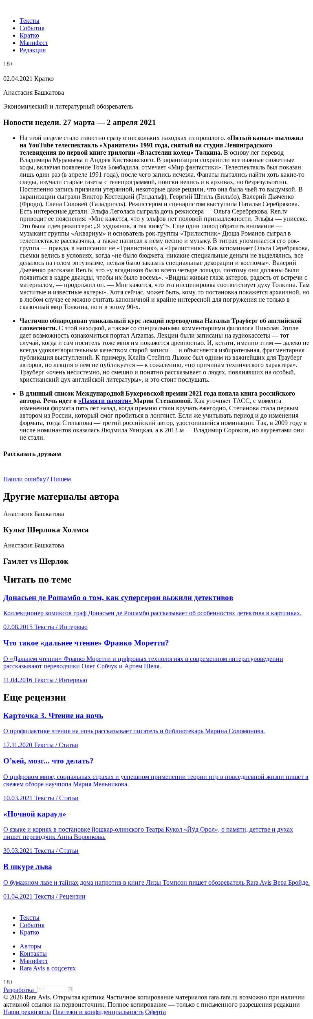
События (32, 27)
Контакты (33, 953)
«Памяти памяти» (105, 400)
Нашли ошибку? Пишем (37, 479)
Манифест (34, 42)
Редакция (33, 50)
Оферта (155, 1011)
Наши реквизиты (27, 1011)
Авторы (31, 946)
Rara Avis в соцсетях (48, 968)
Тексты (30, 20)
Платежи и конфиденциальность (98, 1011)
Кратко (29, 35)
